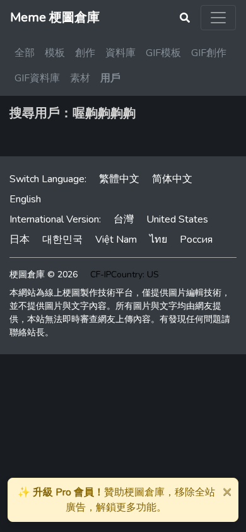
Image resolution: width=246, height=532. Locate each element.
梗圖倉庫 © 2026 (43, 274)
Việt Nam (116, 239)
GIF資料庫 (37, 78)
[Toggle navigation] (218, 17)
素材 (80, 78)
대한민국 (62, 239)
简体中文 (172, 179)
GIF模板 (163, 53)
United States (177, 219)
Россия (196, 239)
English (25, 199)
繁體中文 (119, 179)
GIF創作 (208, 53)
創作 (85, 53)
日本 (19, 239)
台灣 (124, 219)
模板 (55, 53)
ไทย (158, 239)
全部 (25, 53)
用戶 (110, 78)
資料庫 (120, 53)
